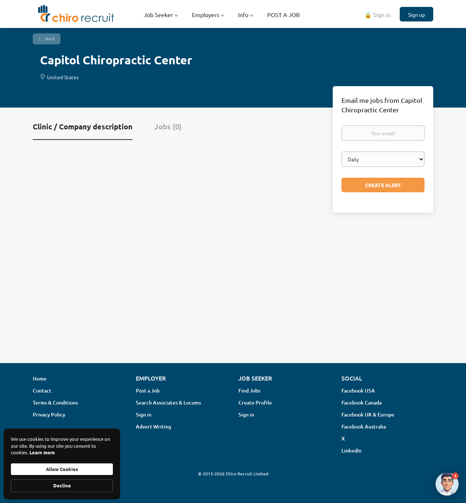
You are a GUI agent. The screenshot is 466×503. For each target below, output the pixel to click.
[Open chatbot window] (447, 484)
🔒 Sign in (377, 14)
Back (49, 39)
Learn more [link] (42, 452)
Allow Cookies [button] (62, 469)
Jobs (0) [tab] (168, 126)
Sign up (416, 14)
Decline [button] (62, 485)
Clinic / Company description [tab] (83, 126)
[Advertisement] (233, 300)
